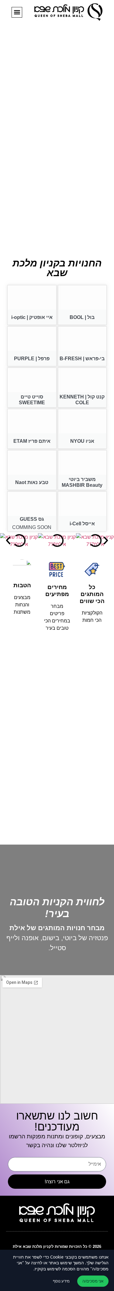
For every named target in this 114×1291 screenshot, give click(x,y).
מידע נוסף (61, 1281)
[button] (17, 12)
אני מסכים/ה (92, 1281)
